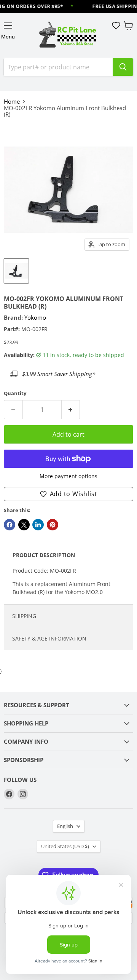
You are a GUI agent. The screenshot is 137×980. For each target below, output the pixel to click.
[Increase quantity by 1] (71, 409)
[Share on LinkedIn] (38, 524)
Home (12, 101)
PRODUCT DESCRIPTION (44, 555)
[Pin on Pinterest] (52, 524)
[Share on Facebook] (9, 524)
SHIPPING (24, 616)
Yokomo (35, 317)
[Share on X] (24, 524)
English (65, 826)
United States (65, 846)
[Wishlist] (116, 25)
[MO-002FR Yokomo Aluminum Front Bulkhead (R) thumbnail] (16, 271)
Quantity (15, 393)
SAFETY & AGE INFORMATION (49, 638)
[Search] (123, 67)
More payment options (68, 476)
